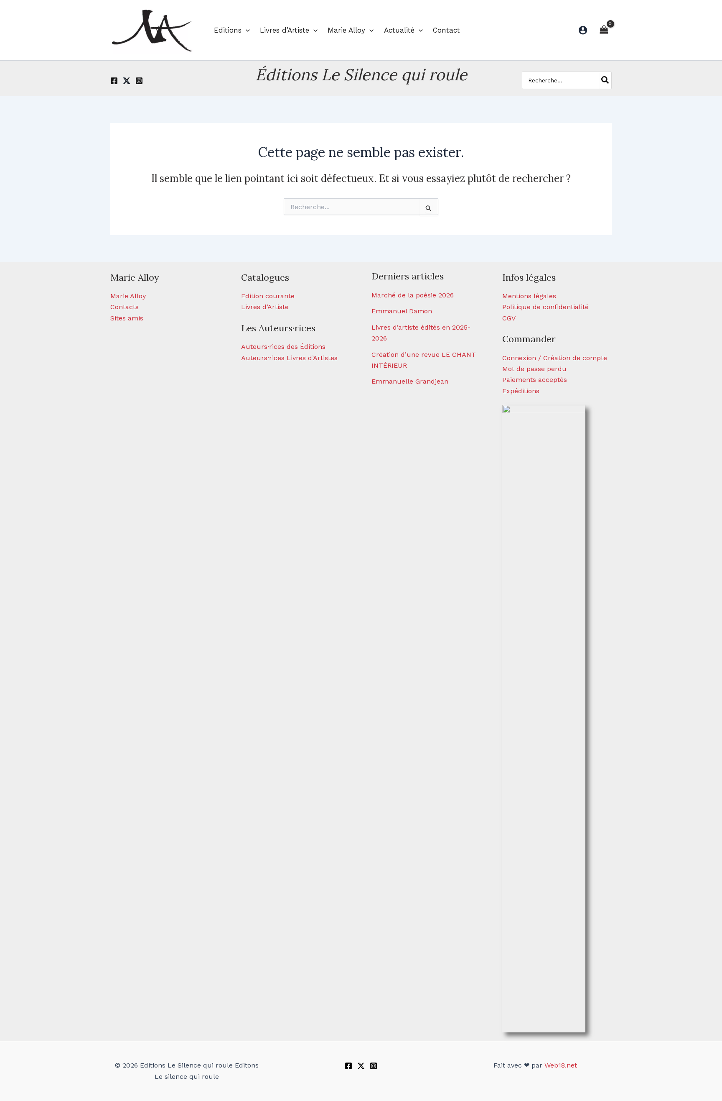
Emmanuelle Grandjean (409, 381)
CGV (509, 318)
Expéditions (520, 391)
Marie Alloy (128, 296)
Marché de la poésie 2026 (412, 295)
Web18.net (560, 1065)
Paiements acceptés (534, 380)
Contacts (124, 307)
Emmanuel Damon (401, 311)
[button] (246, 30)
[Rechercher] (605, 80)
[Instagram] (139, 80)
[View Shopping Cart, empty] (604, 30)
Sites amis (126, 318)
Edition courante (268, 296)
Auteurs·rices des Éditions (283, 347)
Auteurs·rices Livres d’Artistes (289, 358)
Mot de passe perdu (534, 369)
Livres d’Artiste (265, 307)
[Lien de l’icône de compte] (582, 30)
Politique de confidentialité (545, 307)
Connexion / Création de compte (554, 358)
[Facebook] (114, 80)
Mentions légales (529, 296)
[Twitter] (126, 80)
